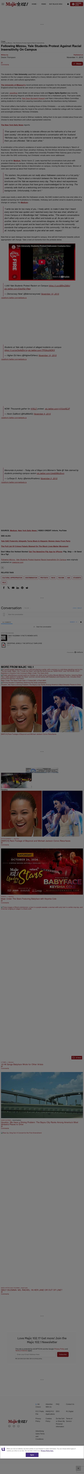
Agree (32, 1455)
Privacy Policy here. (47, 1451)
